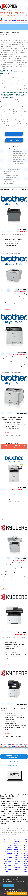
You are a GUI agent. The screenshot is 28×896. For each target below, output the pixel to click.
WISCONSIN (11, 879)
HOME (4, 879)
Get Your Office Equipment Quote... (17, 893)
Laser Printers (18, 853)
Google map (9, 836)
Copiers (6, 841)
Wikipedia (2, 836)
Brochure (3, 251)
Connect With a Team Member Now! (14, 446)
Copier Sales (7, 843)
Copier (16, 855)
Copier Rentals (8, 845)
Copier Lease (7, 847)
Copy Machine (18, 857)
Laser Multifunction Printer (18, 845)
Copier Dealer (7, 839)
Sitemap (5, 893)
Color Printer (17, 849)
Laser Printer (17, 851)
